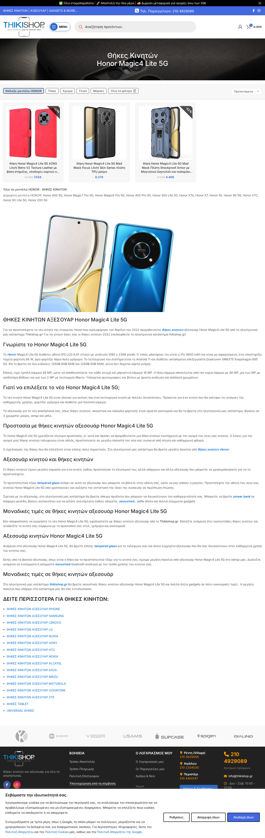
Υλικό (83, 91)
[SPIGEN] (206, 736)
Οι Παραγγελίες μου (150, 769)
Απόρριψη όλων (208, 817)
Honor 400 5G (52, 195)
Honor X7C (250, 195)
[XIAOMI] (58, 736)
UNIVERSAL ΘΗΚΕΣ (21, 710)
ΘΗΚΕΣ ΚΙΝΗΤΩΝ (54, 189)
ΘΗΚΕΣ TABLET (17, 704)
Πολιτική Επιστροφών (84, 776)
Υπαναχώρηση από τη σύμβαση (92, 783)
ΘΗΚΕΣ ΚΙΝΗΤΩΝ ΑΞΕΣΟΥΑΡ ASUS (32, 670)
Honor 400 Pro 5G (138, 195)
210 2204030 (189, 767)
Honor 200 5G (37, 200)
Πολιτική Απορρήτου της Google (119, 832)
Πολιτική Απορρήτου (19, 832)
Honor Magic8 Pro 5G (109, 195)
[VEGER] (95, 736)
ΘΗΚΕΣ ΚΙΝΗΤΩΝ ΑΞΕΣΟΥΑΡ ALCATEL (34, 663)
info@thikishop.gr (241, 776)
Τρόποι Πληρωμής (81, 769)
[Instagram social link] (259, 11)
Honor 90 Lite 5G (14, 200)
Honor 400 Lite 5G (165, 195)
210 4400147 (189, 778)
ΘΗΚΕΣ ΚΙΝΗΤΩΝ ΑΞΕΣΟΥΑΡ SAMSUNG (35, 616)
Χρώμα (67, 91)
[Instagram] (17, 784)
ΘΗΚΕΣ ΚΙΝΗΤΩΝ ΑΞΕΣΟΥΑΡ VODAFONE (36, 690)
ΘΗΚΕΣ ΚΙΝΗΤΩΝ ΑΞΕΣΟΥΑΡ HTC (31, 649)
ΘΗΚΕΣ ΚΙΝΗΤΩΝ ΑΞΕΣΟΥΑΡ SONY (32, 643)
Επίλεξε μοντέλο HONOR (23, 91)
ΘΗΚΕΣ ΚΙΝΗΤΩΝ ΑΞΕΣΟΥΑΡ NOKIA (32, 656)
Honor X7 (201, 195)
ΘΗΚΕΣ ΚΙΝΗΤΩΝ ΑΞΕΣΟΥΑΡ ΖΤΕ (30, 697)
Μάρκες (98, 91)
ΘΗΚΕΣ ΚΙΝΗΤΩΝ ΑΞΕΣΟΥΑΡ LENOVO (34, 622)
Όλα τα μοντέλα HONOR (21, 189)
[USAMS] (132, 736)
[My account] (240, 27)
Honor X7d (186, 195)
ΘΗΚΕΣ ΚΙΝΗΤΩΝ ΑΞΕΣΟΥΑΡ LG (30, 629)
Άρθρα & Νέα (145, 776)
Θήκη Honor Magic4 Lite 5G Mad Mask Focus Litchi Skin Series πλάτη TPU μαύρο (99, 167)
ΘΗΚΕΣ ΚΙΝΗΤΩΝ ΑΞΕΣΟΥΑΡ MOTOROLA (36, 683)
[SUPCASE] (169, 736)
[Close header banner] (260, 3)
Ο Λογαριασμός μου (150, 761)
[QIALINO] (243, 736)
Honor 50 (215, 195)
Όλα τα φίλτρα (121, 91)
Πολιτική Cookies (57, 832)
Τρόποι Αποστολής (82, 761)
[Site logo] (24, 26)
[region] (132, 813)
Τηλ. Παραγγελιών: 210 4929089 (167, 11)
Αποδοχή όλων (243, 817)
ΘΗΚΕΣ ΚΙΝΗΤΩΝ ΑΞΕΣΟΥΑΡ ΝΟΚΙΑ (32, 636)
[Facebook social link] (253, 11)
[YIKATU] (21, 736)
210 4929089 (189, 757)
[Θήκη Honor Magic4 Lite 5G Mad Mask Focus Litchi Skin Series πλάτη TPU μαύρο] (99, 133)
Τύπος (52, 91)
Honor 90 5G (232, 195)
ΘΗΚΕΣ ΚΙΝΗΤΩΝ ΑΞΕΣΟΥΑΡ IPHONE (33, 609)
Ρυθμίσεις (176, 817)
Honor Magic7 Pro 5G (78, 195)
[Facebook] (7, 784)
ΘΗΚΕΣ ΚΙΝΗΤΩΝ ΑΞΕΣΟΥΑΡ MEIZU (32, 676)
